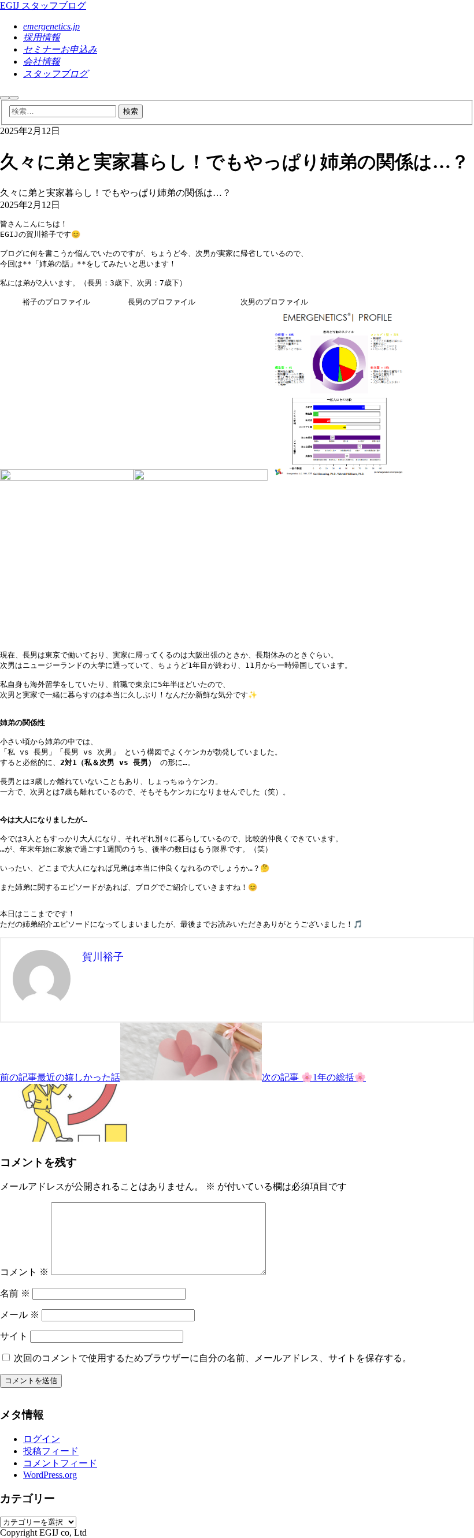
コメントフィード (60, 1463)
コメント (24, 1272)
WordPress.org (50, 1475)
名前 (15, 1293)
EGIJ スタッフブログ (43, 5)
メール (19, 1315)
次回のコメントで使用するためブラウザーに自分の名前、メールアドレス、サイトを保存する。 (213, 1358)
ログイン (41, 1439)
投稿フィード (51, 1451)
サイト (14, 1336)
